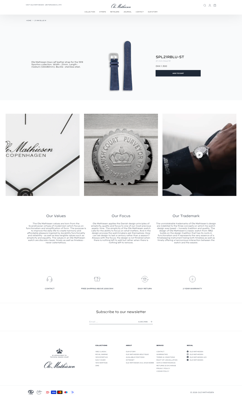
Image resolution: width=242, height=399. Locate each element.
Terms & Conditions (165, 357)
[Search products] (204, 5)
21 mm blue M (40, 20)
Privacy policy (163, 368)
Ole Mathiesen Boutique (137, 354)
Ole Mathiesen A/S (198, 357)
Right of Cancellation (166, 360)
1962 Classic (100, 351)
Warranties (162, 354)
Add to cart (178, 73)
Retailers (114, 12)
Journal (128, 12)
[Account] (209, 5)
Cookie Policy (162, 371)
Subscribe (143, 322)
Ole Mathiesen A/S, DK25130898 (140, 363)
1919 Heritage (101, 363)
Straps (102, 12)
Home (28, 20)
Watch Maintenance (165, 363)
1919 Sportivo (101, 357)
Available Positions (135, 357)
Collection (89, 12)
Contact (140, 12)
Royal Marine (101, 354)
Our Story (153, 12)
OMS (97, 365)
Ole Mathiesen (196, 351)
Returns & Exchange (166, 365)
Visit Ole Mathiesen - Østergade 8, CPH (44, 5)
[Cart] (214, 5)
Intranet (130, 360)
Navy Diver (100, 360)
